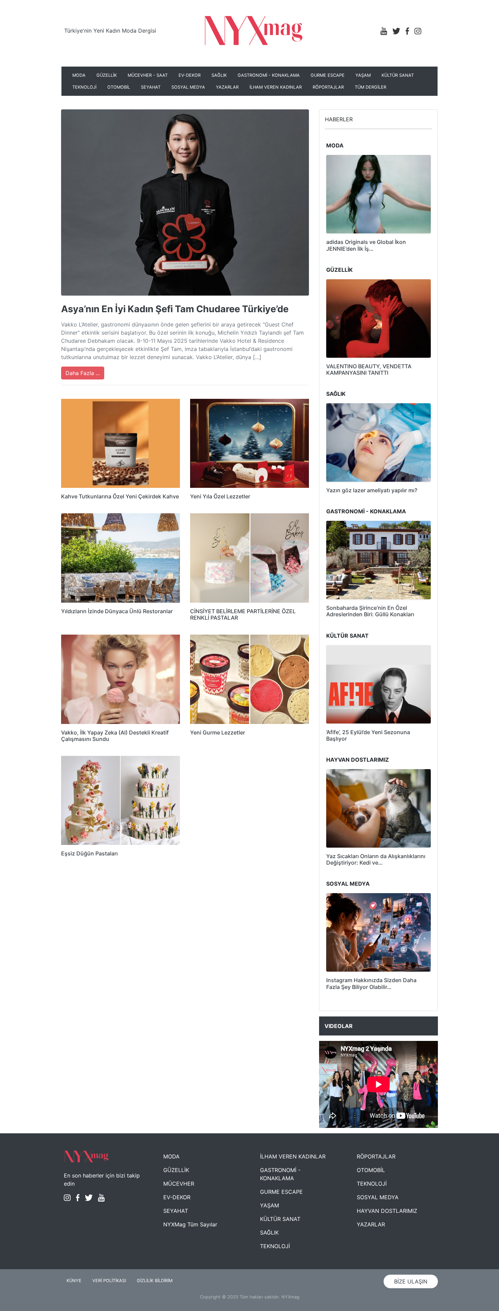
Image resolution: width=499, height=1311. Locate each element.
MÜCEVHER (178, 1183)
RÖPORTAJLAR (328, 87)
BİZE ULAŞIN (410, 1281)
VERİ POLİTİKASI (109, 1280)
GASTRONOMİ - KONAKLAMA (269, 75)
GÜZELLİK (106, 75)
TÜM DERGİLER (370, 87)
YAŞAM (363, 75)
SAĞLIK (219, 75)
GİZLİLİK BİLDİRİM (154, 1280)
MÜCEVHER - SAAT (148, 75)
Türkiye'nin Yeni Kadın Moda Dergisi (110, 30)
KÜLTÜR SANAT (398, 75)
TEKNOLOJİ (84, 87)
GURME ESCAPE (328, 75)
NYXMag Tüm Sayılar (190, 1224)
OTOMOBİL (118, 87)
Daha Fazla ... (83, 373)
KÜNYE (74, 1280)
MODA (79, 75)
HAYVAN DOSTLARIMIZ (387, 1210)
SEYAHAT (151, 87)
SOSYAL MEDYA (188, 87)
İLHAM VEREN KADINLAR (276, 87)
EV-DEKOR (190, 75)
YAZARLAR (227, 87)
